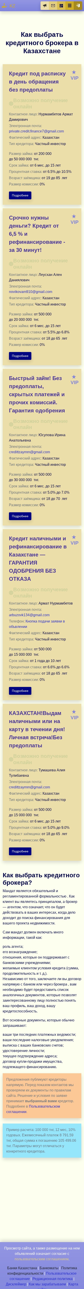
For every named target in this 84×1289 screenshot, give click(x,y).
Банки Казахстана (22, 1268)
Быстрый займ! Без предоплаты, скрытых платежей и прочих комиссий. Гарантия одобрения (37, 394)
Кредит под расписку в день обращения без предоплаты (37, 81)
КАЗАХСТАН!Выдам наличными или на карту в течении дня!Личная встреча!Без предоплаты (37, 729)
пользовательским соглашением (42, 1259)
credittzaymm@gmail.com (29, 452)
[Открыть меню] (69, 5)
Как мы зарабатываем (47, 1284)
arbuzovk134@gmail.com (29, 615)
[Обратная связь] (53, 5)
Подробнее (20, 195)
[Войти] (78, 5)
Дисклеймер (16, 1284)
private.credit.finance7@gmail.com (36, 131)
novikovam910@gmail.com (30, 292)
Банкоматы (49, 1268)
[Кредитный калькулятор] (61, 5)
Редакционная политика (52, 1279)
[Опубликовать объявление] (45, 5)
